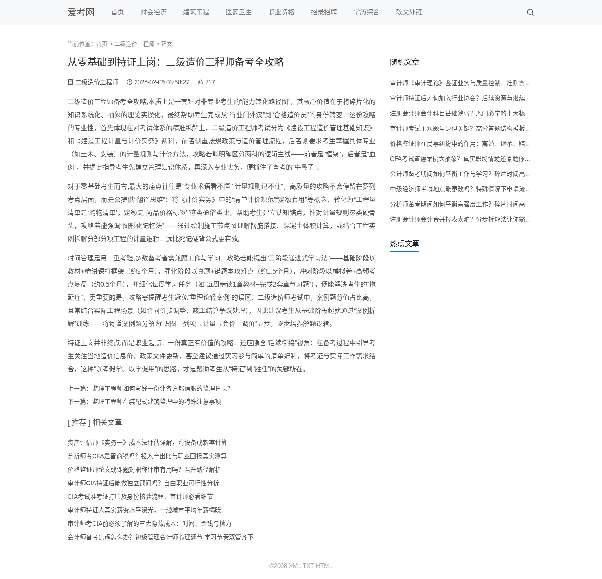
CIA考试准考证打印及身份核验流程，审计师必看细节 (140, 496)
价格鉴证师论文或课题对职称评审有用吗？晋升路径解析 (144, 469)
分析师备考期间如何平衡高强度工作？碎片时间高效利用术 (470, 204)
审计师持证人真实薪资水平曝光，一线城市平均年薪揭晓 (144, 510)
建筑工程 (196, 12)
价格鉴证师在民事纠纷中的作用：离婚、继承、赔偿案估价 (470, 143)
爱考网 (81, 12)
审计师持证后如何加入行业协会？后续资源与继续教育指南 (470, 98)
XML (295, 565)
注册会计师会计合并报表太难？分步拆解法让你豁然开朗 (466, 219)
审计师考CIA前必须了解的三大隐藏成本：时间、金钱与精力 (149, 523)
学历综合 (366, 12)
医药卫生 (239, 12)
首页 (117, 12)
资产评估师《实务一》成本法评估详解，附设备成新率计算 (147, 442)
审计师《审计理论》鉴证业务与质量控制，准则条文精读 (466, 82)
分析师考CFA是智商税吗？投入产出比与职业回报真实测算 (147, 455)
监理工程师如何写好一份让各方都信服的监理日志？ (162, 388)
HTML (324, 565)
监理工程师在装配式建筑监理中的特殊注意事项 (156, 401)
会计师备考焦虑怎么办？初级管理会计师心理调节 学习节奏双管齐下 (160, 537)
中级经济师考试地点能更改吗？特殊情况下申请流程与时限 (470, 188)
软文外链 (409, 12)
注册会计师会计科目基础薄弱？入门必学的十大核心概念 (466, 113)
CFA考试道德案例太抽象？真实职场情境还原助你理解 (463, 158)
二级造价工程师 (134, 44)
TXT (308, 565)
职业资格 (281, 12)
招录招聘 (324, 12)
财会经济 (153, 12)
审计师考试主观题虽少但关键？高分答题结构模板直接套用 (470, 128)
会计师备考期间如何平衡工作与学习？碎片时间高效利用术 (470, 173)
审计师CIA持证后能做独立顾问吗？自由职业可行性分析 (143, 482)
